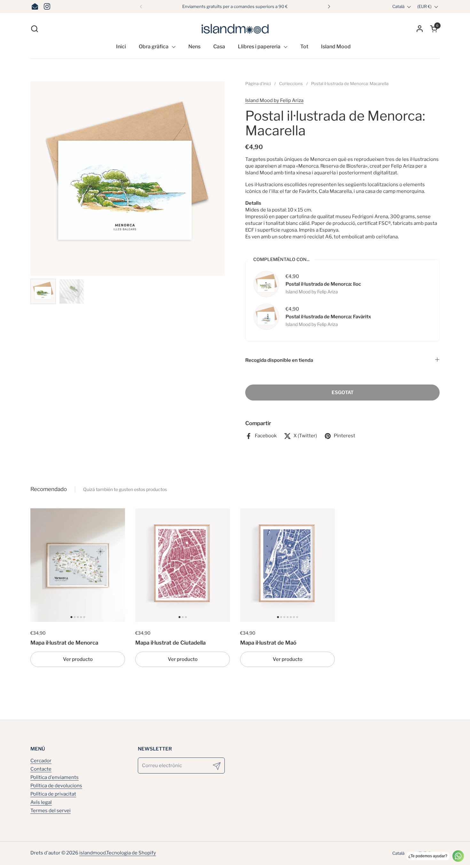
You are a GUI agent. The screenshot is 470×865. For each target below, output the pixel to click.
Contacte (40, 769)
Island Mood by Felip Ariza (274, 100)
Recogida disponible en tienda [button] (279, 360)
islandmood (92, 853)
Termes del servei (50, 810)
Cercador (40, 761)
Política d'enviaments (54, 777)
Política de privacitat (53, 794)
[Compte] (420, 29)
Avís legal (41, 802)
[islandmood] (235, 29)
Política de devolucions (56, 786)
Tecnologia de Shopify (131, 853)
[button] (34, 29)
